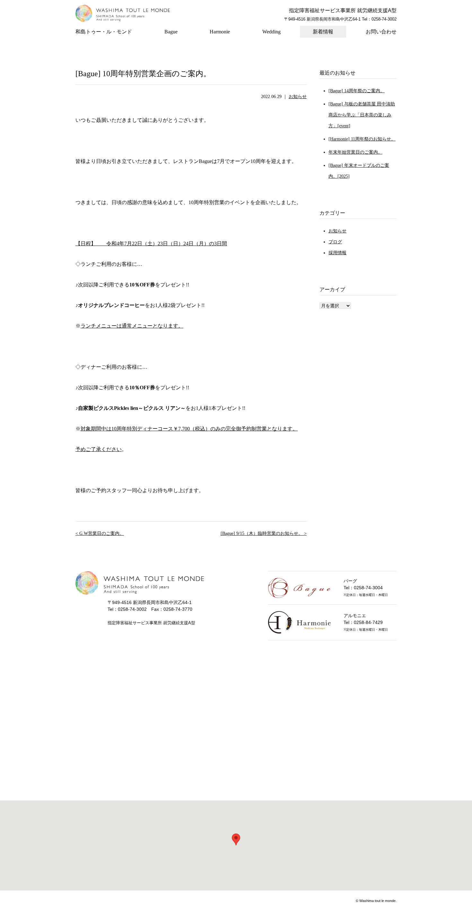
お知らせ (298, 96)
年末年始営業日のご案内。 (355, 152)
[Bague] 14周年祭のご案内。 (356, 90)
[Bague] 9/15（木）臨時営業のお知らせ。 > (264, 533)
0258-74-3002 (384, 19)
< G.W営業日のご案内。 (99, 533)
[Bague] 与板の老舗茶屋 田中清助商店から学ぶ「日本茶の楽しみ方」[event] (361, 115)
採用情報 (337, 252)
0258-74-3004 (368, 587)
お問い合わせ (381, 31)
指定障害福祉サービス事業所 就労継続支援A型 (343, 10)
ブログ (335, 241)
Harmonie (220, 31)
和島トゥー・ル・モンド (103, 31)
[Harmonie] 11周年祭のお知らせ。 (362, 139)
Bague (171, 31)
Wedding (271, 31)
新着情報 (323, 31)
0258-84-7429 (368, 622)
